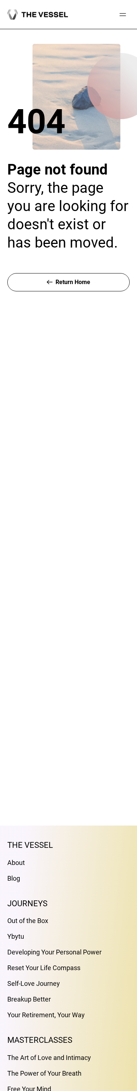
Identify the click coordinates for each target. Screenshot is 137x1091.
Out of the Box (27, 921)
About (16, 862)
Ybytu (15, 936)
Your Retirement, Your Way (46, 1015)
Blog (13, 878)
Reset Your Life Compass (43, 968)
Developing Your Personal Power (54, 952)
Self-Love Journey (33, 983)
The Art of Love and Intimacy (49, 1057)
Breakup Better (29, 999)
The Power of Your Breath (44, 1073)
